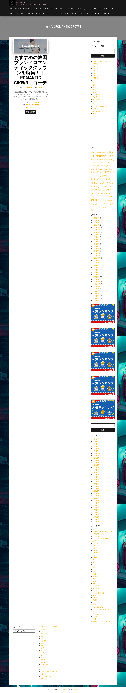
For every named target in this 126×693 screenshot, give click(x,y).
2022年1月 (96, 225)
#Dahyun (96, 162)
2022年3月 (96, 220)
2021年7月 (96, 239)
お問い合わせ (108, 13)
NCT (113, 9)
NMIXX (95, 583)
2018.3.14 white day (99, 534)
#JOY (105, 176)
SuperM (30, 13)
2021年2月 (96, 249)
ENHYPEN (95, 550)
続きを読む (30, 112)
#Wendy (97, 207)
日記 (80, 13)
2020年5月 (96, 270)
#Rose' (99, 193)
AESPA (95, 541)
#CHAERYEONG (96, 160)
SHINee (95, 590)
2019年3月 (96, 300)
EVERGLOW (69, 9)
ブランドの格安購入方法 (67, 13)
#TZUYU (106, 204)
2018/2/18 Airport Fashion (100, 536)
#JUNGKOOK (98, 179)
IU (93, 565)
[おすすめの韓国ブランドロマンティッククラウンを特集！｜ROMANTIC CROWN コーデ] (30, 46)
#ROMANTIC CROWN (32, 105)
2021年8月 (96, 237)
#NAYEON (104, 190)
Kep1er (95, 572)
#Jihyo (95, 172)
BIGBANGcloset (22, 2)
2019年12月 (96, 282)
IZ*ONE (106, 9)
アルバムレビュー (99, 607)
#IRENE (95, 166)
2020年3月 (96, 274)
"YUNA (98, 152)
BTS (41, 9)
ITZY (100, 9)
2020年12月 (96, 253)
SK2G (40, 87)
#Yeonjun (103, 207)
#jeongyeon (105, 169)
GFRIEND (78, 9)
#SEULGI (97, 197)
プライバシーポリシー (93, 13)
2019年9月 (96, 289)
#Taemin (110, 200)
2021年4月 (96, 246)
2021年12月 (96, 227)
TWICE (48, 13)
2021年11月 (96, 230)
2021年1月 (96, 251)
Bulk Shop (75, 689)
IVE (94, 567)
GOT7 (94, 9)
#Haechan (104, 162)
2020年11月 (96, 256)
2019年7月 (96, 293)
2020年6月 (96, 267)
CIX (56, 9)
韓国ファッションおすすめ (19, 9)
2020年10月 (96, 258)
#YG (94, 210)
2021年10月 (96, 232)
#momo (106, 186)
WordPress (63, 689)
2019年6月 (96, 296)
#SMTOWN (107, 196)
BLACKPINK (49, 9)
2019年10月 (96, 286)
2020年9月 (96, 260)
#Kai (96, 183)
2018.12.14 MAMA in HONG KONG (102, 531)
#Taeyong (94, 204)
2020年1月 (96, 279)
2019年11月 (96, 284)
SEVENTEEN (40, 13)
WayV (94, 605)
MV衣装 (34, 9)
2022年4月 (96, 218)
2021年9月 (96, 234)
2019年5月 (96, 298)
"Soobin (93, 152)
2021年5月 (96, 244)
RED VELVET (21, 13)
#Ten (99, 204)
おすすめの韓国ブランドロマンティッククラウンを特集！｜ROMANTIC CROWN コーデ (30, 70)
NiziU (12, 13)
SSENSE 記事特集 (98, 593)
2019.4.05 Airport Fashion (100, 539)
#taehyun (104, 200)
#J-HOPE (103, 165)
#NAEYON (95, 190)
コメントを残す (30, 107)
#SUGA (96, 200)
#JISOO (99, 176)
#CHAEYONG (108, 160)
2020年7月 (96, 265)
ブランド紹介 (34, 102)
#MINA (97, 187)
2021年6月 (96, 241)
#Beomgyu (104, 152)
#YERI (109, 207)
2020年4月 (96, 272)
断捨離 (95, 616)
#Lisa (106, 183)
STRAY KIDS (96, 595)
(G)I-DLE (86, 9)
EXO (61, 9)
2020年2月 (96, 277)
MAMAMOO (96, 574)
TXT (54, 13)
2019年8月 (96, 291)
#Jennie (95, 169)
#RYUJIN (105, 193)
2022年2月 (96, 223)
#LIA (101, 183)
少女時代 (96, 614)
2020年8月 (96, 263)
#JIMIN (104, 172)
